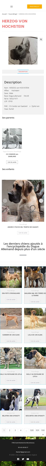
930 (43, 430)
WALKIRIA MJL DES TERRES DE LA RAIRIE (35, 294)
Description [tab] (23, 72)
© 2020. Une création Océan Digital (23, 455)
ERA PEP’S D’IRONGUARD (11, 293)
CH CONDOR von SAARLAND (12, 155)
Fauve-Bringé (13, 14)
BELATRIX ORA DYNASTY (11, 416)
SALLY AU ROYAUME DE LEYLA (11, 374)
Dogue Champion (8, 151)
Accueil (4, 14)
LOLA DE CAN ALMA (35, 335)
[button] (11, 6)
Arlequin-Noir (11, 413)
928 (31, 430)
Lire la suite (12, 162)
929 (37, 430)
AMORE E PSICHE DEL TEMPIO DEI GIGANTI (23, 227)
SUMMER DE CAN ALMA (10, 335)
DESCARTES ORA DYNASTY (35, 416)
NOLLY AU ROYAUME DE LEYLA (35, 375)
